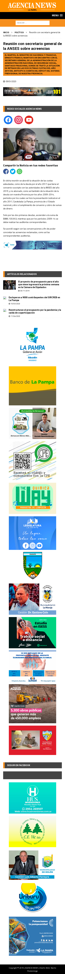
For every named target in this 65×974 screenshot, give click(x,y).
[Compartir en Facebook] (6, 171)
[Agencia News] (32, 10)
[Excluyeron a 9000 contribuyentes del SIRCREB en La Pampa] (4, 297)
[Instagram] (18, 119)
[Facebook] (8, 119)
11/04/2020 (15, 316)
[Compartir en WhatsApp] (19, 171)
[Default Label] (29, 119)
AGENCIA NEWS (32, 967)
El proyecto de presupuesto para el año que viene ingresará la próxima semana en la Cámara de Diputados (38, 284)
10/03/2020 (15, 303)
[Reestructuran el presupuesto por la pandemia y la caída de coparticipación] (4, 310)
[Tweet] (12, 171)
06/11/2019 (25, 290)
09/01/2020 (11, 81)
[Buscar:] (33, 22)
